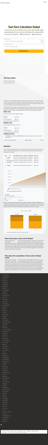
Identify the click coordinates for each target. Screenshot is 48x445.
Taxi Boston (4, 291)
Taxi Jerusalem (5, 338)
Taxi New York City (6, 372)
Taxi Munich (4, 370)
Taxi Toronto (4, 408)
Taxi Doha (4, 312)
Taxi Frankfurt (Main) (6, 321)
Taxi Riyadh (4, 383)
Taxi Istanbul (4, 335)
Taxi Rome (4, 385)
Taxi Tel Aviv (4, 404)
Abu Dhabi (9, 162)
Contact (5, 437)
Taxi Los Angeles (5, 350)
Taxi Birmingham (5, 290)
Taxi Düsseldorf (5, 320)
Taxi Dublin (4, 318)
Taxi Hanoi (4, 325)
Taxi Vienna (4, 413)
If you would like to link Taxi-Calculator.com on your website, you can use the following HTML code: (21, 429)
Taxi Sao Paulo (5, 391)
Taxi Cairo (4, 297)
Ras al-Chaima (10, 160)
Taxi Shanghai (5, 398)
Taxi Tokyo (4, 406)
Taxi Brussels (5, 293)
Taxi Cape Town (5, 299)
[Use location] (42, 41)
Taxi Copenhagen (5, 305)
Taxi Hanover (5, 327)
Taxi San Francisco (6, 389)
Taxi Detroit (4, 310)
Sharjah (8, 157)
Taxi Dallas (4, 306)
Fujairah (8, 165)
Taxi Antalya (4, 280)
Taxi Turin (4, 410)
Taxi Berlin (4, 288)
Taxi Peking (4, 376)
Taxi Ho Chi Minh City (6, 329)
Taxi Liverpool (5, 346)
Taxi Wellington (5, 417)
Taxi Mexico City (5, 361)
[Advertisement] (24, 13)
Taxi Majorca (5, 355)
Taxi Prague (4, 380)
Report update (29, 140)
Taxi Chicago (4, 301)
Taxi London (4, 348)
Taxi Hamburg (5, 323)
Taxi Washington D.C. (6, 415)
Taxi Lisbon (4, 344)
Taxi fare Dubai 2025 (25, 34)
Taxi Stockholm (5, 400)
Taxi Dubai (4, 316)
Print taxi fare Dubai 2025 (10, 140)
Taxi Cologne (5, 303)
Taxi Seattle (4, 393)
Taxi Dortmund (5, 314)
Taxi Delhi (4, 308)
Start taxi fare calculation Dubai (12, 34)
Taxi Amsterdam (5, 276)
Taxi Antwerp (5, 282)
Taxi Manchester (5, 357)
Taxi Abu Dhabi (5, 275)
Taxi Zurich (4, 421)
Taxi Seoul (4, 395)
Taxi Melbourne (5, 359)
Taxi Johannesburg (6, 340)
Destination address (8, 44)
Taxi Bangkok (5, 284)
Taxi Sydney (4, 402)
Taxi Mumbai (5, 368)
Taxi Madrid (4, 353)
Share (42, 140)
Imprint (2, 437)
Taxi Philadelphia (5, 378)
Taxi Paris (4, 374)
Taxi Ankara (4, 278)
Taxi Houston (5, 333)
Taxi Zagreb (4, 419)
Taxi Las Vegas (5, 342)
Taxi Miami (4, 363)
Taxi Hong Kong (5, 331)
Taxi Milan (4, 365)
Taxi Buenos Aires (5, 295)
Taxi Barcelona (5, 286)
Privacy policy (10, 437)
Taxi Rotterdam (5, 387)
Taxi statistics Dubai (37, 34)
